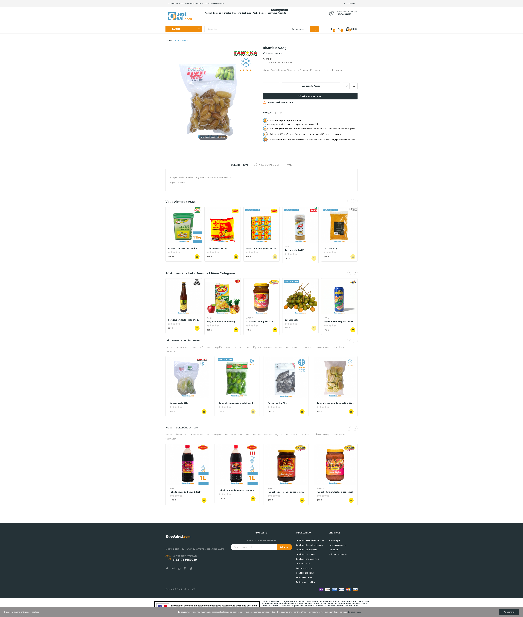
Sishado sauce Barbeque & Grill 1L (186, 492)
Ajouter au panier (311, 85)
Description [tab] (239, 164)
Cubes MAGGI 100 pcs (217, 248)
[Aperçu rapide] (183, 225)
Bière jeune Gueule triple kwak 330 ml (184, 320)
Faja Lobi (249, 318)
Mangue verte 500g (178, 403)
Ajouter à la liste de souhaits (346, 86)
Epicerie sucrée (197, 347)
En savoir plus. (354, 612)
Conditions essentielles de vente (310, 540)
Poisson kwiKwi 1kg (277, 403)
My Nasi (278, 347)
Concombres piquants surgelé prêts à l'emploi (335, 403)
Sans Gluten (170, 351)
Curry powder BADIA (294, 250)
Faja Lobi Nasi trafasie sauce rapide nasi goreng (286, 492)
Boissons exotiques (233, 347)
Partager (275, 112)
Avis (289, 164)
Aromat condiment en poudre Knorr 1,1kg (184, 248)
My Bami (268, 347)
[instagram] (173, 568)
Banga (209, 318)
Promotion (333, 549)
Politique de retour (304, 577)
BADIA (287, 246)
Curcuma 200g (330, 248)
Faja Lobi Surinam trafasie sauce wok (335, 492)
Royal (326, 318)
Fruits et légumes (253, 347)
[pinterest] (185, 568)
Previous (349, 201)
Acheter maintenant (312, 96)
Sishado (172, 488)
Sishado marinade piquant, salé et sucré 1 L (237, 490)
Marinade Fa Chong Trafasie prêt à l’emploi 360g (261, 321)
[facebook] (167, 568)
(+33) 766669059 (343, 14)
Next (355, 201)
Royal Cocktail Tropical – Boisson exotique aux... (339, 321)
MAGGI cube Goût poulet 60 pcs (261, 248)
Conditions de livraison (306, 554)
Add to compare (354, 86)
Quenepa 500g (292, 320)
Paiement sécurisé (304, 568)
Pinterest (280, 112)
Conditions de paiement (306, 549)
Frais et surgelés (214, 347)
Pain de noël (339, 347)
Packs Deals (307, 347)
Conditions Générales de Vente (309, 545)
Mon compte (334, 540)
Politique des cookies (305, 582)
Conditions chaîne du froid (307, 559)
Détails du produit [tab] (267, 164)
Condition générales (305, 572)
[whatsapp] (179, 568)
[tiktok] (191, 568)
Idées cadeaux (292, 347)
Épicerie (168, 347)
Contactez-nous (303, 563)
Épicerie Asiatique (323, 347)
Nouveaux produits (337, 545)
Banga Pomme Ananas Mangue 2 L (222, 321)
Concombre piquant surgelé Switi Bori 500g (237, 403)
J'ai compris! (509, 612)
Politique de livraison (338, 554)
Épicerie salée (182, 347)
